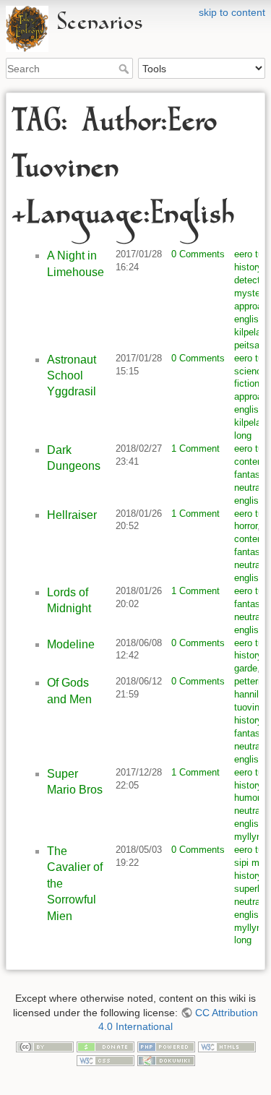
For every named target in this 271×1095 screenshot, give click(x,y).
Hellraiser (72, 515)
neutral (248, 487)
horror (245, 525)
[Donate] (105, 1046)
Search (125, 69)
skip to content (232, 12)
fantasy (249, 474)
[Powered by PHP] (166, 1046)
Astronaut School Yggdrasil (71, 375)
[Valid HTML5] (227, 1046)
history (248, 267)
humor (246, 797)
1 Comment (195, 448)
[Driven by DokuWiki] (166, 1059)
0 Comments (198, 254)
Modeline (71, 644)
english (249, 319)
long (242, 435)
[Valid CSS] (105, 1059)
